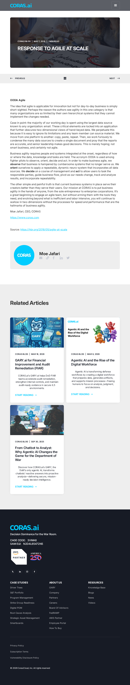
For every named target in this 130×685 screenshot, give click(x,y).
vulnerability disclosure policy (24, 658)
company (54, 592)
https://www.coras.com (24, 217)
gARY (52, 587)
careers (53, 603)
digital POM (16, 608)
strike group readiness (22, 603)
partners (53, 597)
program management (21, 597)
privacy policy (17, 645)
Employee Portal (57, 623)
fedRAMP (54, 613)
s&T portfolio (17, 592)
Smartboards (16, 623)
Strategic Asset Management (25, 618)
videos (91, 603)
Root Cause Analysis (20, 613)
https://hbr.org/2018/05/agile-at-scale (43, 229)
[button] (115, 5)
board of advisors (58, 608)
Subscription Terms (19, 652)
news (91, 597)
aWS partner (55, 618)
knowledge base (96, 587)
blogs (91, 592)
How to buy (55, 628)
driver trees (16, 587)
